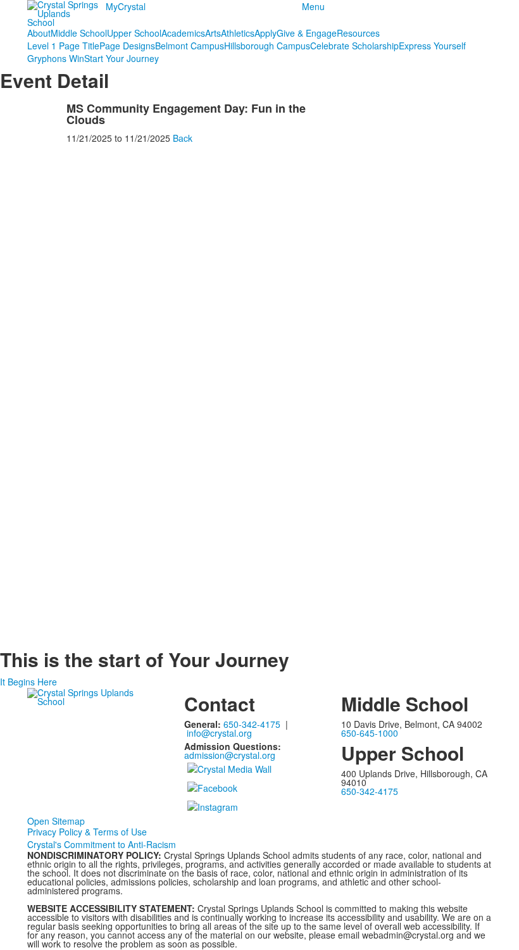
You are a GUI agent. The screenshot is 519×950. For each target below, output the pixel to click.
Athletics (237, 33)
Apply (265, 33)
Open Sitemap (56, 821)
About (39, 33)
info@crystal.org (219, 733)
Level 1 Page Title (63, 45)
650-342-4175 (251, 724)
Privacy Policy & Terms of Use (87, 831)
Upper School (134, 33)
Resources (358, 33)
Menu (313, 6)
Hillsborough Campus (267, 45)
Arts (213, 33)
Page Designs (127, 45)
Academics (183, 33)
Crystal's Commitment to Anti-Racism (101, 844)
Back (182, 138)
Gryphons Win (55, 58)
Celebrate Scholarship (354, 45)
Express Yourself (432, 45)
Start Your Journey (121, 58)
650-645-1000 (369, 733)
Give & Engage (307, 33)
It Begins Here (28, 681)
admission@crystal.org (229, 755)
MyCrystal (126, 6)
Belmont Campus (189, 45)
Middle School (79, 33)
